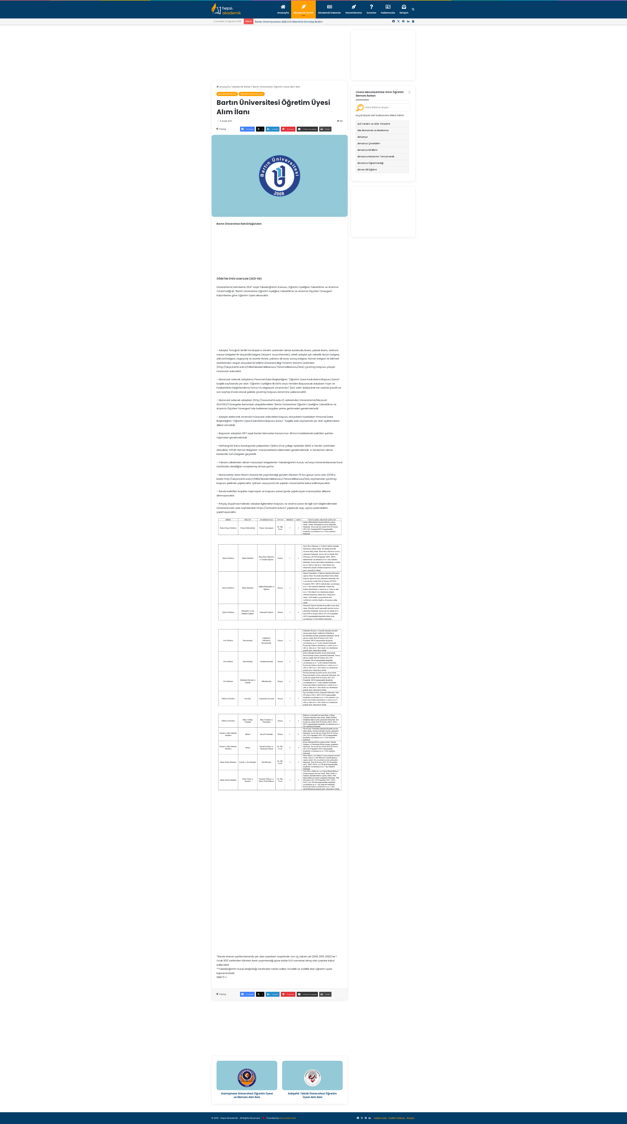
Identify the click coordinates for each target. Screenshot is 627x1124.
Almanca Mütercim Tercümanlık (375, 156)
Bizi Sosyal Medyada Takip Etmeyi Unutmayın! (281, 21)
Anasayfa (224, 86)
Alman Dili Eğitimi (367, 169)
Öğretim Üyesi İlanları (251, 93)
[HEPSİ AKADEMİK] (226, 8)
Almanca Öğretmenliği (370, 163)
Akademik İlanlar (241, 86)
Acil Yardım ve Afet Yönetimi (373, 123)
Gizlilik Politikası (396, 1118)
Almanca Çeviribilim (368, 143)
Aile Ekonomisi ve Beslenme (373, 130)
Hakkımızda (380, 1118)
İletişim (411, 1118)
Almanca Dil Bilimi (367, 150)
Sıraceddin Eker (288, 1118)
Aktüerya (362, 137)
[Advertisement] (279, 52)
